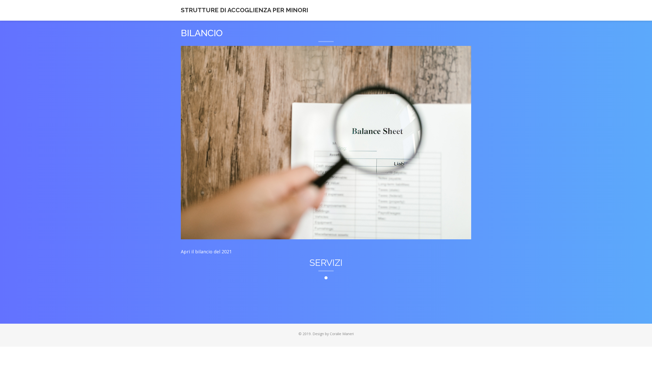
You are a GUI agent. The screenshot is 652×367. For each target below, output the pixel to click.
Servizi (326, 262)
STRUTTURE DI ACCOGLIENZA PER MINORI (244, 10)
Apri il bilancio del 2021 (206, 251)
